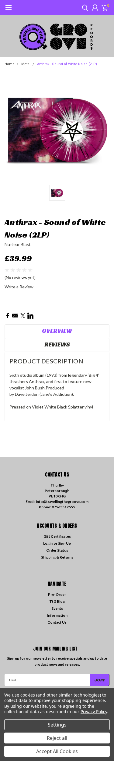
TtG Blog (57, 601)
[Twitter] (23, 316)
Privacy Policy (94, 711)
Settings (57, 724)
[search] (84, 7)
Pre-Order (57, 594)
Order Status (57, 550)
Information (57, 615)
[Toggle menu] (8, 10)
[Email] (15, 316)
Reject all (57, 738)
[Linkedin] (30, 316)
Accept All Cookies (57, 751)
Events (57, 608)
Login (48, 543)
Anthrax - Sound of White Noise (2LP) (67, 64)
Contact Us (57, 622)
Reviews (57, 344)
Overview (57, 331)
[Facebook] (8, 316)
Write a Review (19, 286)
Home (10, 64)
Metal (25, 64)
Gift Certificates (57, 536)
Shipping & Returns (57, 557)
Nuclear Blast (18, 244)
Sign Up (64, 543)
